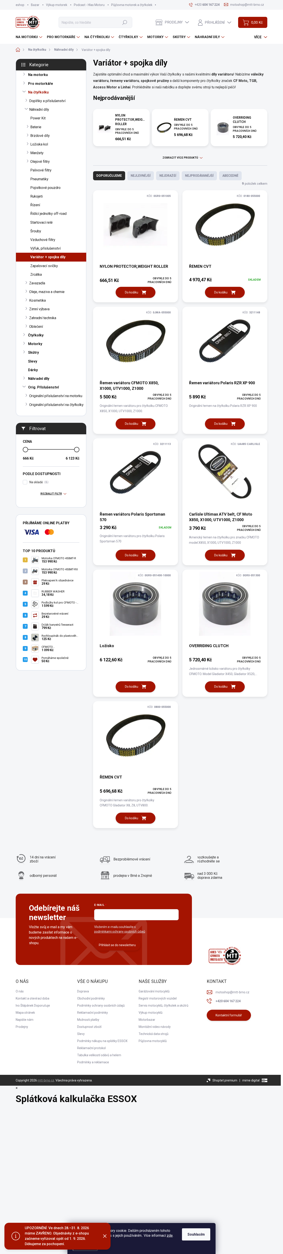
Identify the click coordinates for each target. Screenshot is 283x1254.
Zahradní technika (42, 318)
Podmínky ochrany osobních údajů (101, 1005)
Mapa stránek (25, 1012)
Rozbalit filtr (51, 493)
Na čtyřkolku (38, 92)
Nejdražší (167, 175)
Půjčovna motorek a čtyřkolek (131, 5)
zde (170, 1235)
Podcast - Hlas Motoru (89, 5)
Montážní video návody (155, 1027)
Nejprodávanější (199, 175)
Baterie (35, 127)
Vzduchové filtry (42, 240)
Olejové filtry (40, 161)
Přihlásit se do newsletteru (117, 945)
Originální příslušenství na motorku (55, 396)
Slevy (32, 361)
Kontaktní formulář (229, 1015)
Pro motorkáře (40, 84)
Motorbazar (147, 1019)
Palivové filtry (41, 170)
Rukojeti (36, 196)
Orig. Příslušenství (43, 387)
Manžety (37, 153)
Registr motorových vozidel (158, 998)
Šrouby (35, 231)
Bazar (35, 5)
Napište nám (24, 1019)
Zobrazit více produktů (180, 157)
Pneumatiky (39, 179)
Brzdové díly (40, 136)
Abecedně (230, 175)
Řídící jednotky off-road (48, 214)
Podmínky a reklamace (93, 1062)
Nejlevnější (141, 175)
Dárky (33, 370)
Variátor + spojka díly (47, 257)
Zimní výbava (39, 309)
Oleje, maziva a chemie (47, 292)
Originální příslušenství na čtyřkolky (56, 405)
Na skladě (38, 482)
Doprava (83, 991)
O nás (20, 991)
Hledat (124, 22)
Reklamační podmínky (92, 1012)
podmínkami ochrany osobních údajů (119, 931)
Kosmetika (37, 300)
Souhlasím (196, 1234)
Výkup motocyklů (151, 1012)
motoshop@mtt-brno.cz (232, 992)
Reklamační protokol (91, 1048)
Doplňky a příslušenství (47, 101)
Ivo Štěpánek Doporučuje (33, 1005)
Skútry (33, 352)
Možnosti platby (88, 1019)
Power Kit (38, 118)
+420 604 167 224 (228, 1001)
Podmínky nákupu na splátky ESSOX (102, 1041)
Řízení (35, 205)
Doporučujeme (109, 175)
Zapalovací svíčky (44, 266)
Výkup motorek (56, 5)
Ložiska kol (39, 144)
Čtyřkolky (36, 335)
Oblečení (36, 326)
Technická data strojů (153, 1034)
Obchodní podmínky (91, 998)
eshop (20, 5)
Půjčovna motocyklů (153, 1041)
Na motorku (38, 75)
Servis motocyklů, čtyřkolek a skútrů (163, 1005)
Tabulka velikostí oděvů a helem (99, 1055)
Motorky (35, 344)
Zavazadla (37, 283)
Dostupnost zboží (89, 1027)
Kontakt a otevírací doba (32, 998)
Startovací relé (41, 222)
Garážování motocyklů (154, 991)
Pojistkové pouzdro (45, 188)
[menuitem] (29, 37)
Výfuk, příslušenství (45, 248)
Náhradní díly (39, 109)
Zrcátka (36, 274)
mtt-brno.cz (46, 1080)
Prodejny (22, 1027)
